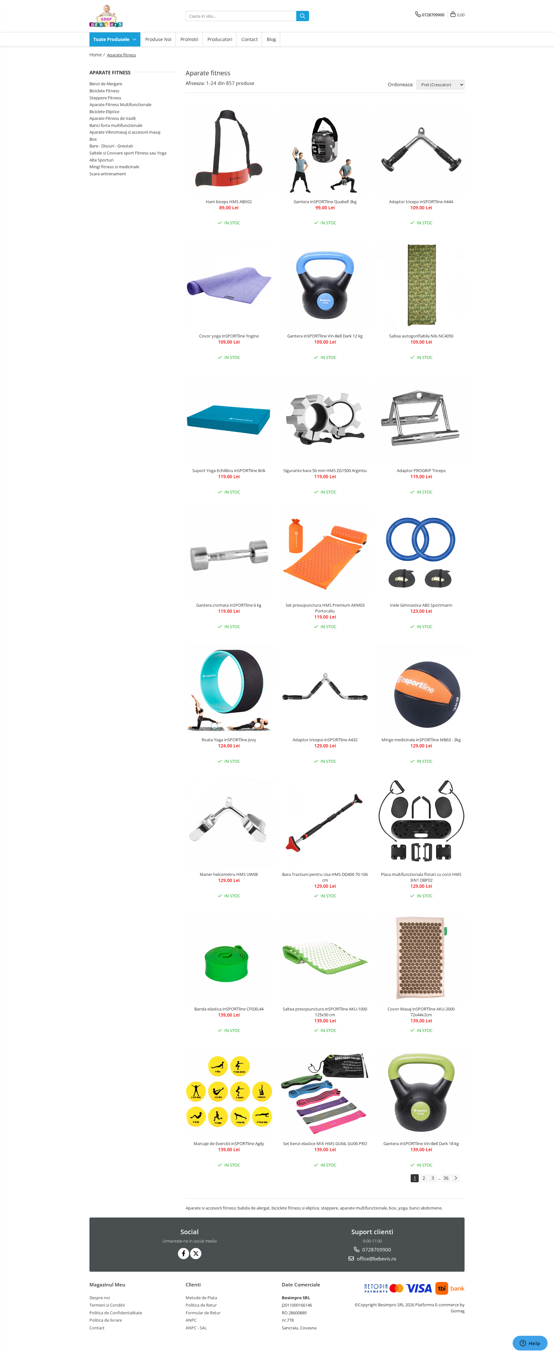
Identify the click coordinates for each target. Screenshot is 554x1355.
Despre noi (99, 1298)
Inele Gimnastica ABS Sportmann (421, 605)
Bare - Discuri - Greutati (111, 146)
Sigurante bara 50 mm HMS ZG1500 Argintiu (325, 470)
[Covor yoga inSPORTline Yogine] (229, 285)
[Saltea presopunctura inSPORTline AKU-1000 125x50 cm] (325, 958)
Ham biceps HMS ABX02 (229, 201)
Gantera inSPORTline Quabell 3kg (325, 201)
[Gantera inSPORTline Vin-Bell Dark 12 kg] (325, 285)
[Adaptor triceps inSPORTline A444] (421, 150)
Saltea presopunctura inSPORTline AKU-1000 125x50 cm (325, 1012)
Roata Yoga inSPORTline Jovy (229, 740)
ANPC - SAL (196, 1328)
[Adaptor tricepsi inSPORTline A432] (325, 689)
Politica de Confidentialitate (115, 1313)
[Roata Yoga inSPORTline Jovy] (229, 689)
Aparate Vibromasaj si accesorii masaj (124, 132)
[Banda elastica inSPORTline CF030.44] (229, 958)
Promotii (189, 39)
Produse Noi (158, 39)
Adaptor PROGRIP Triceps (421, 470)
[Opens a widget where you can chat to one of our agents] (530, 1344)
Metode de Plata (201, 1298)
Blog (271, 39)
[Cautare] (302, 16)
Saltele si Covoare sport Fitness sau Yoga (127, 153)
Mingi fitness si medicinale (114, 167)
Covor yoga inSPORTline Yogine (229, 336)
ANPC (191, 1320)
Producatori (219, 39)
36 (446, 1178)
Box (93, 139)
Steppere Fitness (105, 98)
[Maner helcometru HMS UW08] (229, 823)
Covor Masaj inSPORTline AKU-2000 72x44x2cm (421, 1012)
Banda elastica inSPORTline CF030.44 (229, 1009)
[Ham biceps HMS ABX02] (229, 150)
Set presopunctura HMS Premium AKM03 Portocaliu (325, 608)
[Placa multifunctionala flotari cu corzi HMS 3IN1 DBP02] (421, 823)
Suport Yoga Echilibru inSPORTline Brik (228, 470)
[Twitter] (195, 1253)
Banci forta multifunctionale (115, 125)
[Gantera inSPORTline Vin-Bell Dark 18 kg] (421, 1092)
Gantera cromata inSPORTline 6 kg (228, 605)
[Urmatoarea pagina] (455, 1178)
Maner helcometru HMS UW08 (229, 874)
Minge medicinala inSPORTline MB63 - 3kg (421, 740)
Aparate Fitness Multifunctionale (120, 104)
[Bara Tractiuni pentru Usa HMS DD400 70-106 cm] (325, 823)
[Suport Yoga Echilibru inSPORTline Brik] (229, 419)
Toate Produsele (111, 39)
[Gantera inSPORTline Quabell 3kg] (325, 150)
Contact (249, 39)
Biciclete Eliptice (104, 111)
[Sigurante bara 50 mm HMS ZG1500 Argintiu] (325, 419)
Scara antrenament (107, 174)
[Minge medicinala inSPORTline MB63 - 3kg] (421, 689)
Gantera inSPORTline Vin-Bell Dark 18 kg (421, 1143)
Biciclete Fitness (104, 91)
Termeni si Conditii (107, 1305)
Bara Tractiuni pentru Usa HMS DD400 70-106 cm (325, 877)
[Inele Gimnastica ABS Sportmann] (421, 554)
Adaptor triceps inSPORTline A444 (421, 201)
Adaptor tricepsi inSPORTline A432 (325, 740)
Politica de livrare (105, 1320)
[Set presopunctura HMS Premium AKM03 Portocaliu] (325, 554)
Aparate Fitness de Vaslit (112, 118)
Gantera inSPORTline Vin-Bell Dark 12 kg (325, 336)
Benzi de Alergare (105, 84)
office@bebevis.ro (376, 1258)
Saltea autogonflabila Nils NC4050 (421, 336)
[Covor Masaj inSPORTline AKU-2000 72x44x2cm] (421, 958)
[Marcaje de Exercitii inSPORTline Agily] (229, 1092)
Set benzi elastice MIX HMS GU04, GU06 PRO (325, 1143)
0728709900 (376, 1249)
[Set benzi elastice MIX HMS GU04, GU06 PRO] (325, 1092)
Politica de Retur (201, 1305)
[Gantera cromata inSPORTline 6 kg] (229, 554)
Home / (97, 55)
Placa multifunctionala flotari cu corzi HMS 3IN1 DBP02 (421, 877)
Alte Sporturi (101, 160)
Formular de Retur (203, 1313)
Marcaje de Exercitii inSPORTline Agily (229, 1143)
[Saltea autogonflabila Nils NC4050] (421, 285)
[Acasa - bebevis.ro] (121, 16)
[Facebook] (183, 1253)
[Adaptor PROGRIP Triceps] (421, 419)
